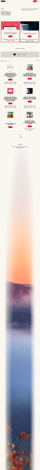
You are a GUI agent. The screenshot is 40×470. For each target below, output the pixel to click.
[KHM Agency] (3, 1)
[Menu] (38, 1)
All (14, 54)
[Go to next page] (21, 137)
